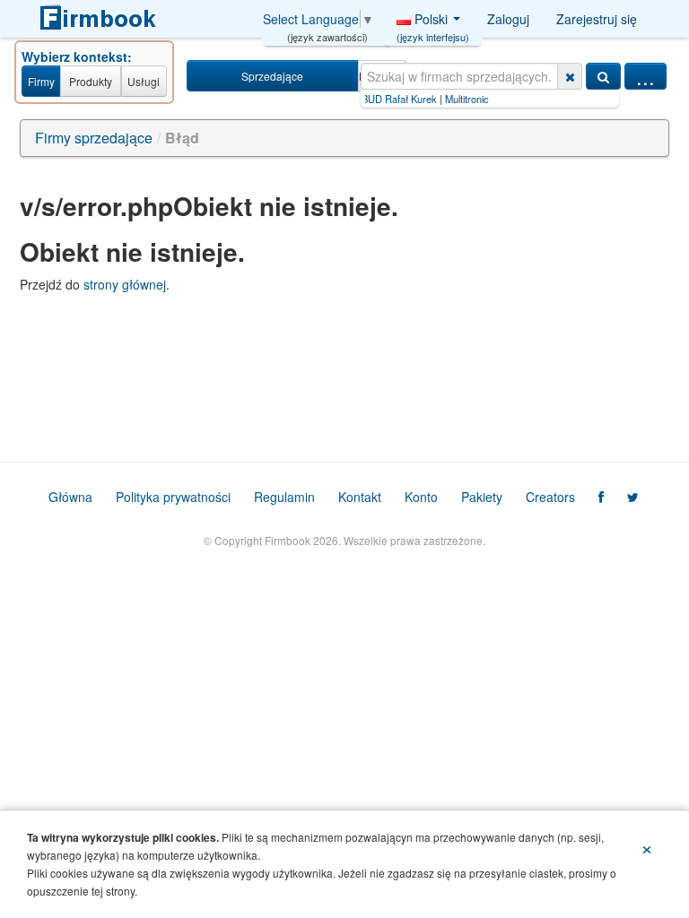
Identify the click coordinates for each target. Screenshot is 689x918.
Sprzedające (272, 75)
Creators (550, 497)
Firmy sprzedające (94, 137)
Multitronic (453, 98)
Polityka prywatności (173, 497)
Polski (433, 23)
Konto (421, 497)
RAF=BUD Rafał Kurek (372, 98)
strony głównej (124, 284)
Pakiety (481, 497)
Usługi (143, 81)
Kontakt (359, 497)
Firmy (41, 81)
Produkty (90, 81)
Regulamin (284, 497)
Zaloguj (508, 19)
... (645, 76)
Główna (70, 497)
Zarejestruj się (596, 19)
